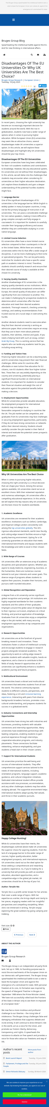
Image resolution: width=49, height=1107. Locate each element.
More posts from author (34, 1050)
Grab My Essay (8, 341)
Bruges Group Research (12, 80)
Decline (24, 1102)
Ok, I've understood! (24, 1095)
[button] (31, 54)
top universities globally (22, 528)
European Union (32, 80)
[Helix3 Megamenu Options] (13, 19)
